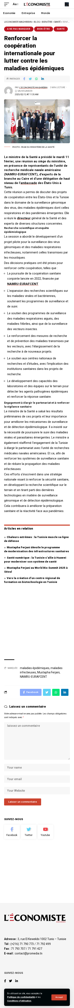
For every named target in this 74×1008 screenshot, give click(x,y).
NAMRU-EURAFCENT (22, 284)
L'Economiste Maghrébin (33, 87)
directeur (24, 218)
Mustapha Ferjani (48, 672)
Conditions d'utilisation (19, 1001)
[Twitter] (28, 832)
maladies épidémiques (34, 668)
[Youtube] (45, 832)
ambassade (29, 183)
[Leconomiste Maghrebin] (37, 4)
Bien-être (43, 29)
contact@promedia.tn (28, 953)
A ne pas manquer (18, 29)
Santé (61, 29)
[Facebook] (11, 832)
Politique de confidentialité (21, 997)
